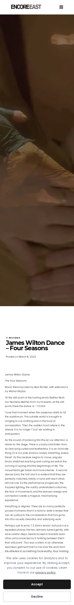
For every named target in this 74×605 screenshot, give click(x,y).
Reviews (15, 337)
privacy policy (46, 572)
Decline (37, 596)
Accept (37, 584)
